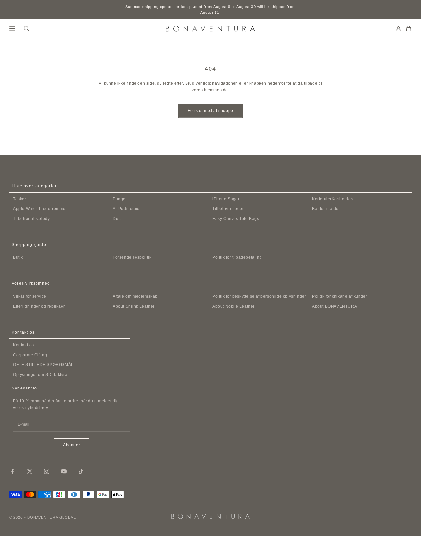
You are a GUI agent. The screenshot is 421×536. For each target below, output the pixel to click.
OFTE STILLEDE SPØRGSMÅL (43, 364)
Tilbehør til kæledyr (32, 218)
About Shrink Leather (134, 306)
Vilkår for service (29, 296)
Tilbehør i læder (228, 208)
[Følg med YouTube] (64, 471)
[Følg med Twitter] (29, 471)
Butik (18, 257)
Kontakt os (23, 345)
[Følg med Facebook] (12, 471)
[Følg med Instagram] (46, 471)
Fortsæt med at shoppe (210, 110)
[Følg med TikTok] (81, 471)
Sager (225, 199)
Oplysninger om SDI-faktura (40, 374)
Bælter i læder (326, 208)
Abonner (71, 445)
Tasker (19, 199)
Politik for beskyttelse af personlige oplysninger (259, 296)
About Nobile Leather (233, 306)
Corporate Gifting (30, 355)
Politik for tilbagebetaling (237, 257)
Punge (119, 199)
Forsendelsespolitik (132, 257)
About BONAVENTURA (334, 306)
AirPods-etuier (127, 208)
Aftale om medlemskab (135, 296)
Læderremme (39, 208)
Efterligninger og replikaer (39, 306)
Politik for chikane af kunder (339, 296)
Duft (117, 218)
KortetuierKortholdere (333, 199)
